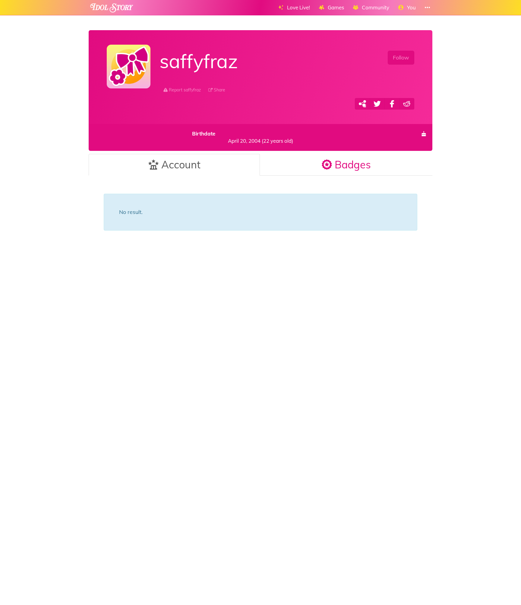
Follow (401, 57)
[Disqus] (260, 341)
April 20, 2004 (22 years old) (242, 137)
